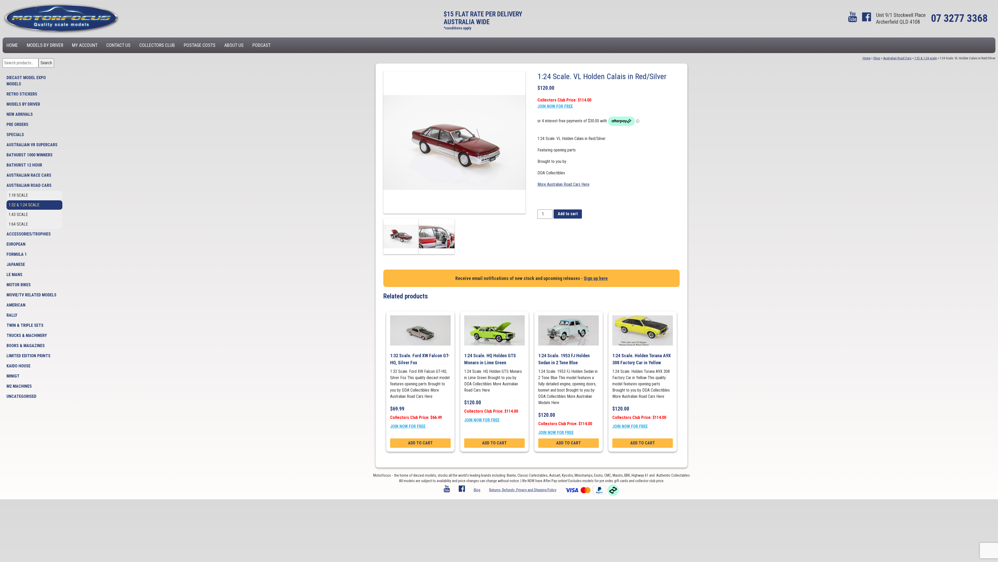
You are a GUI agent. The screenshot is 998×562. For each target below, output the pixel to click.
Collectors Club (157, 45)
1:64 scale (18, 224)
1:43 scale (18, 214)
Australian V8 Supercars (31, 144)
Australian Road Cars (28, 185)
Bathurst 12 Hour (24, 165)
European (15, 244)
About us (234, 45)
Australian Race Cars (28, 175)
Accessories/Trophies (28, 234)
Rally (11, 315)
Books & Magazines (25, 345)
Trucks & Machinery (26, 335)
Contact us (118, 45)
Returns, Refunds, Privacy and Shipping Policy (522, 490)
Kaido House (18, 365)
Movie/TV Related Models (31, 294)
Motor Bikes (18, 284)
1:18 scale (18, 195)
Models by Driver (45, 45)
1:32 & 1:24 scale (24, 204)
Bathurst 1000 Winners (29, 154)
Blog (477, 490)
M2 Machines (19, 386)
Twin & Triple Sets (24, 325)
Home (12, 45)
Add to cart (568, 213)
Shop (876, 58)
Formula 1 (16, 254)
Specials (15, 134)
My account (84, 45)
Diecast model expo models (26, 80)
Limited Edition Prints (28, 355)
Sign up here (596, 278)
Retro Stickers (21, 94)
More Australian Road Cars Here (563, 184)
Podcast (261, 45)
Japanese (15, 264)
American (15, 305)
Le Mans (14, 274)
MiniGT (12, 376)
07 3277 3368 (959, 18)
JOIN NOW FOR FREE (555, 106)
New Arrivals (19, 114)
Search (46, 62)
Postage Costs (199, 45)
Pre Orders (17, 124)
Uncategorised (21, 396)
